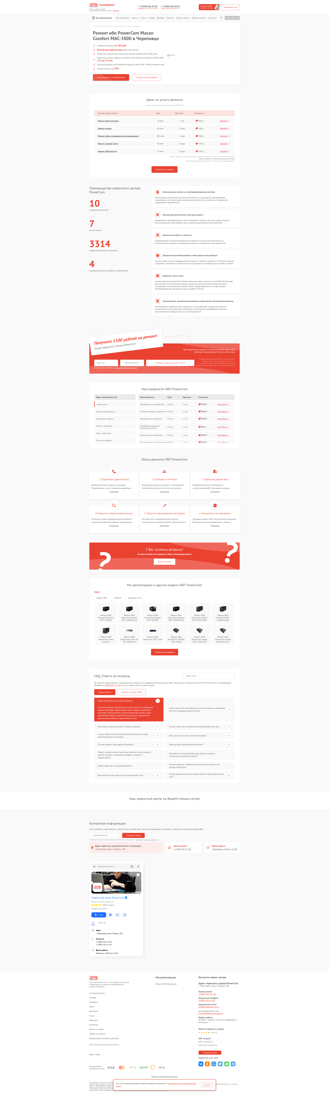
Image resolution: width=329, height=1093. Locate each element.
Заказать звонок (164, 561)
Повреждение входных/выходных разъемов (150, 427)
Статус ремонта (232, 18)
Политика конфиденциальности (164, 1076)
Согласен (207, 1085)
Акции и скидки (182, 18)
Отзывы (151, 18)
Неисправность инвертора (151, 419)
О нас (142, 18)
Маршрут (100, 915)
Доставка (160, 18)
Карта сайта (94, 1054)
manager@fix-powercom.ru (211, 1013)
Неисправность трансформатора (153, 442)
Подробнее (113, 492)
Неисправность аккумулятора (152, 404)
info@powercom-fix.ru (209, 1007)
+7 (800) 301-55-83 (148, 6)
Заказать (224, 120)
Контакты (212, 18)
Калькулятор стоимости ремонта (104, 1038)
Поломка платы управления (151, 435)
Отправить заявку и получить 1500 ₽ (170, 363)
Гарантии (170, 18)
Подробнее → (223, 404)
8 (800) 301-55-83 (207, 1000)
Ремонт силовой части (108, 143)
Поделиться (201, 1064)
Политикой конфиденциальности (147, 840)
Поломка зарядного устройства (153, 411)
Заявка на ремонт (199, 18)
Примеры (93, 1002)
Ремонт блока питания (108, 121)
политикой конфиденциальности (126, 368)
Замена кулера (104, 128)
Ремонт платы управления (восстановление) (118, 136)
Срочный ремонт (123, 18)
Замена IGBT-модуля (107, 151)
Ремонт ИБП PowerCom (166, 984)
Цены (134, 18)
